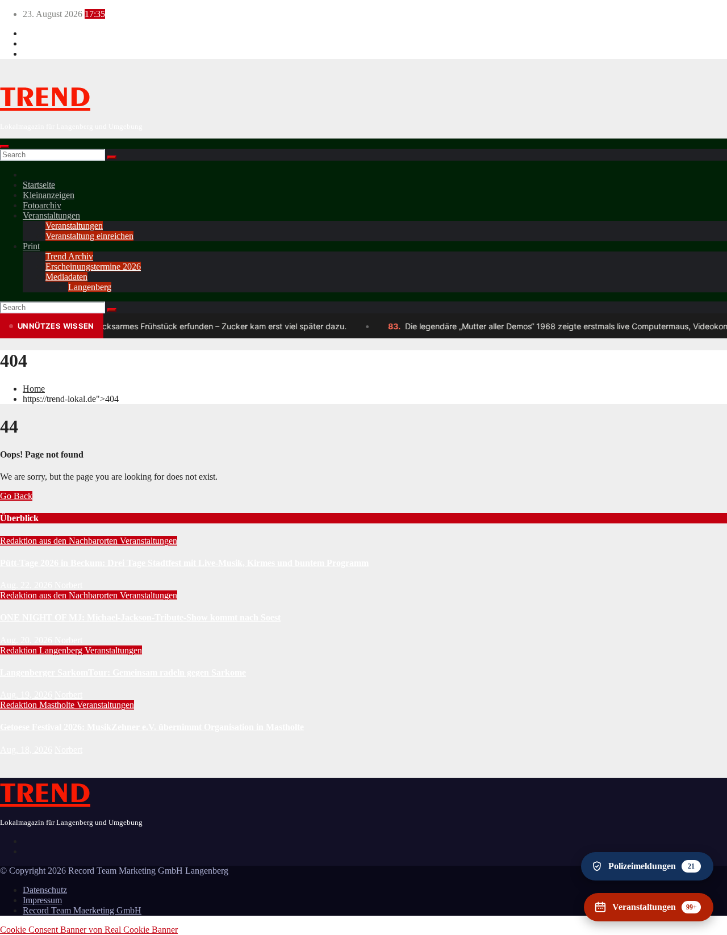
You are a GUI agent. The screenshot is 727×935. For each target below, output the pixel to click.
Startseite (39, 185)
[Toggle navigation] (4, 146)
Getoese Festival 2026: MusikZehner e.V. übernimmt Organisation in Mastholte (152, 727)
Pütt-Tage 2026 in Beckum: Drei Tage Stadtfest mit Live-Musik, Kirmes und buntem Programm (184, 563)
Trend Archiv (69, 256)
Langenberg (89, 287)
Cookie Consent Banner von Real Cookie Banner (89, 929)
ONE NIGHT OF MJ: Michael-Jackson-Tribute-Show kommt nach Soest (140, 617)
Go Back (16, 496)
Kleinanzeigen (48, 195)
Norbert (68, 585)
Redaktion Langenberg (42, 650)
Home (34, 388)
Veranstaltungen (51, 215)
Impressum (42, 900)
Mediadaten (66, 277)
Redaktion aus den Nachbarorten (60, 541)
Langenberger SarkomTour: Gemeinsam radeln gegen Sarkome (123, 672)
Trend (45, 98)
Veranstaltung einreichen (89, 236)
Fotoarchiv (42, 205)
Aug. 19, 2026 (26, 694)
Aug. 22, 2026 (26, 585)
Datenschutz (45, 890)
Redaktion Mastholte (38, 705)
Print (31, 246)
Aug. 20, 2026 (26, 640)
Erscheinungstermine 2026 (93, 266)
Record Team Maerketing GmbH (82, 910)
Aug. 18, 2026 (26, 749)
